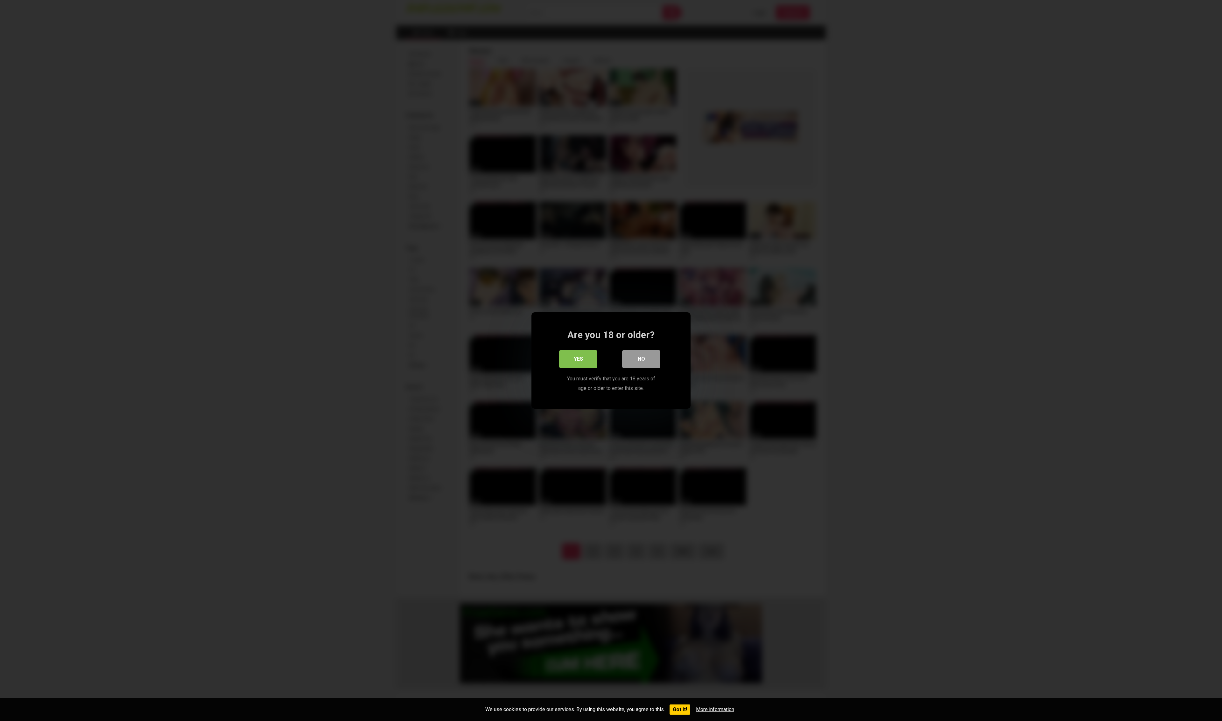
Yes (578, 359)
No (641, 359)
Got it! (680, 709)
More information (715, 709)
